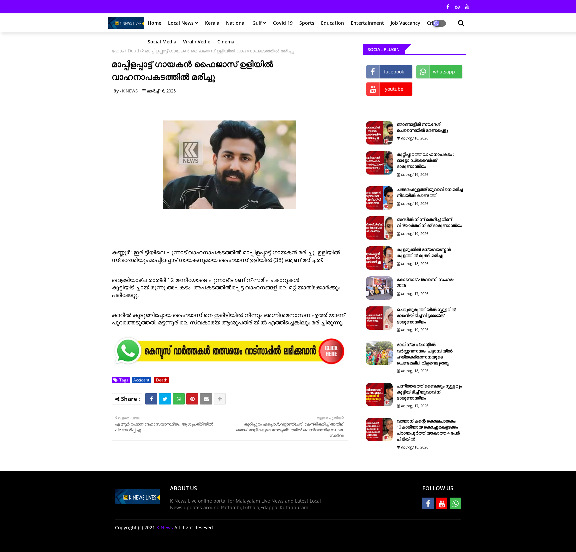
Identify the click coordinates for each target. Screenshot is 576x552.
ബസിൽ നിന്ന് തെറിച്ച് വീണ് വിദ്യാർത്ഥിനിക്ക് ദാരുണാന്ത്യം (429, 222)
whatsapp (444, 71)
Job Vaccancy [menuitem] (405, 23)
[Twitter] (165, 398)
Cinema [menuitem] (225, 41)
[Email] (206, 398)
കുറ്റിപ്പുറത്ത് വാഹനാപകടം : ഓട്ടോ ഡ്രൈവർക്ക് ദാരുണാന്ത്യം (425, 160)
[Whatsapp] (179, 398)
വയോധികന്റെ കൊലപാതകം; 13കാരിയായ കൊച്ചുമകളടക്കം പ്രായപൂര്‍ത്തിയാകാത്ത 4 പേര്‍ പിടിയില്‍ (428, 430)
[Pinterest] (192, 398)
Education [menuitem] (332, 23)
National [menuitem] (236, 23)
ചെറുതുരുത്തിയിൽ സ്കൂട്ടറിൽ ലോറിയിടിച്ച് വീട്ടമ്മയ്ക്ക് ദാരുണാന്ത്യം (426, 315)
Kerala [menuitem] (212, 23)
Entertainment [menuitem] (367, 23)
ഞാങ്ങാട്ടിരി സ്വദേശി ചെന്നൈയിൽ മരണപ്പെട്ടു (422, 127)
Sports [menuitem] (306, 23)
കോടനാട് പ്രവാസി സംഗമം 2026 (425, 282)
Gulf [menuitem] (257, 23)
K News (164, 527)
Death (134, 50)
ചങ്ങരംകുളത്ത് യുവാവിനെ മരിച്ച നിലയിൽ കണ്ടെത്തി (430, 192)
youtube (394, 89)
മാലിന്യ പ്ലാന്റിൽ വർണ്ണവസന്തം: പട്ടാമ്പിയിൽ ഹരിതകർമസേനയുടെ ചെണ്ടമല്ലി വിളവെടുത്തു (424, 353)
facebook (394, 71)
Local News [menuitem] (181, 23)
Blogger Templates (162, 542)
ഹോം (118, 50)
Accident (141, 380)
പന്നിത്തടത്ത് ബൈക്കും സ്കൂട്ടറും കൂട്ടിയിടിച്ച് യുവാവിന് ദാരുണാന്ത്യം (429, 392)
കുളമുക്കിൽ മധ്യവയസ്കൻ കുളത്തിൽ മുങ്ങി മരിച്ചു (424, 252)
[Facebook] (151, 398)
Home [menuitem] (154, 23)
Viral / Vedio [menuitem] (197, 41)
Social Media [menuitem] (162, 41)
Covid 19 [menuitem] (283, 23)
